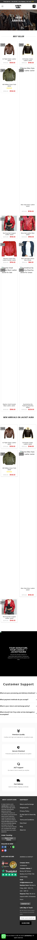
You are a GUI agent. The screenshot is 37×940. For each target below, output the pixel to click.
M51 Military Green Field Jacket (9, 85)
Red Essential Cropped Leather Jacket (9, 233)
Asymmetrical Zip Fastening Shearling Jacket (27, 405)
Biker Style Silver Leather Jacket (28, 205)
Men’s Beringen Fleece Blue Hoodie (27, 259)
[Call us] (13, 847)
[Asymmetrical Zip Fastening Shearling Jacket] (27, 334)
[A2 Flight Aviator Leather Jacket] (9, 49)
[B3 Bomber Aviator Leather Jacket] (27, 49)
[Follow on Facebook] (2, 847)
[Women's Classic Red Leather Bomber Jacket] (9, 248)
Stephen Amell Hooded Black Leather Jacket (9, 404)
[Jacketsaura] (18, 6)
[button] (2, 6)
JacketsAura (28, 935)
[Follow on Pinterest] (2, 850)
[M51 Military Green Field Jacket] (9, 74)
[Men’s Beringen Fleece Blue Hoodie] (27, 248)
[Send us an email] (11, 847)
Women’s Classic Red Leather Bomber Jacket (9, 259)
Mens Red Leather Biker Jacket (27, 233)
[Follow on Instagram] (5, 847)
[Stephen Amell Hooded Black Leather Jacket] (9, 334)
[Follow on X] (8, 847)
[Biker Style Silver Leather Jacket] (27, 134)
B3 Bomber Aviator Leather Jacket (28, 59)
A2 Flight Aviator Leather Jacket (9, 59)
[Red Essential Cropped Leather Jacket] (9, 223)
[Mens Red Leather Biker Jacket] (27, 223)
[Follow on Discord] (5, 850)
